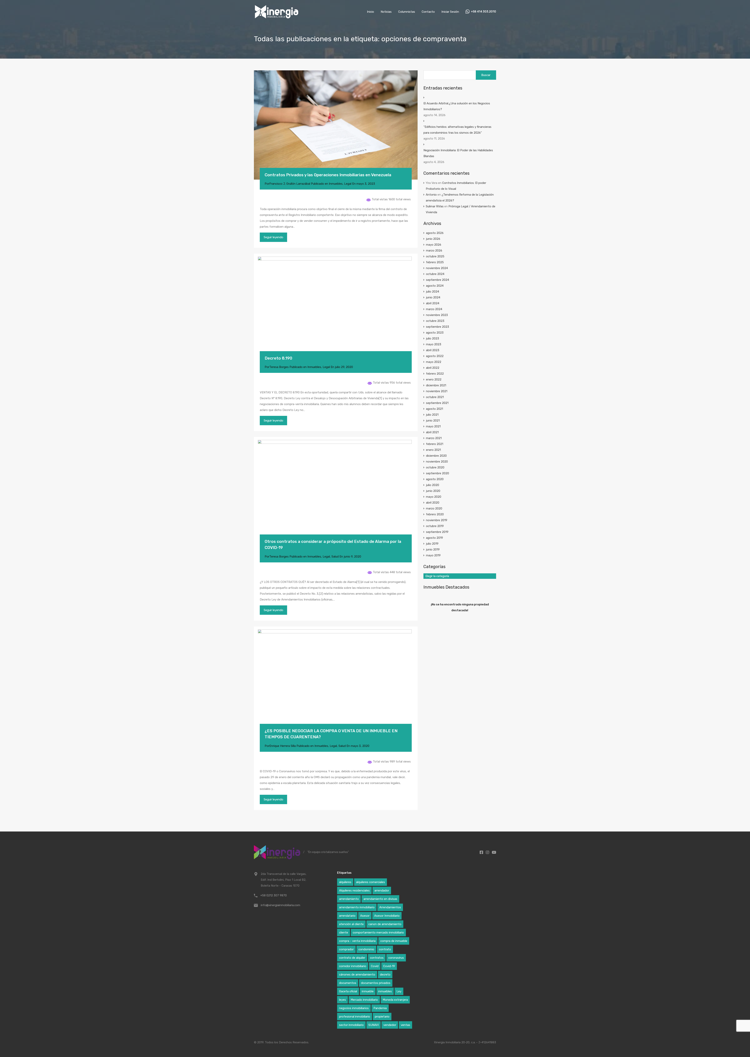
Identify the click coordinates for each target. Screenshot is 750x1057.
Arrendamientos (390, 907)
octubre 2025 (435, 256)
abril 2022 (432, 368)
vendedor (389, 1025)
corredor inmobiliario (352, 966)
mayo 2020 (433, 497)
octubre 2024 (435, 274)
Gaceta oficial (348, 991)
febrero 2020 (435, 514)
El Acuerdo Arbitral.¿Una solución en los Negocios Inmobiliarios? (456, 106)
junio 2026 (433, 239)
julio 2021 (432, 414)
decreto (385, 974)
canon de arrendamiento (384, 924)
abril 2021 (432, 432)
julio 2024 (432, 291)
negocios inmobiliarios (354, 1008)
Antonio (431, 194)
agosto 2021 (434, 409)
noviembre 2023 (437, 315)
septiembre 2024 (437, 280)
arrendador (381, 890)
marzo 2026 (434, 250)
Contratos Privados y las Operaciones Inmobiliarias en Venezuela (328, 174)
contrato (385, 949)
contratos (377, 957)
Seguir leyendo (273, 237)
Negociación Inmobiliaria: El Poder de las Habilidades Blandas (458, 153)
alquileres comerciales (370, 882)
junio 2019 (433, 549)
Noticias (386, 11)
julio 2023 (432, 338)
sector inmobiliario (351, 1025)
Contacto (428, 11)
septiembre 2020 (437, 473)
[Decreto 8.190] (336, 308)
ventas (405, 1025)
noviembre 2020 (437, 461)
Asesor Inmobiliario (387, 915)
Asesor (365, 915)
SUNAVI (373, 1025)
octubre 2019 (435, 526)
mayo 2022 (433, 362)
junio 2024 (433, 297)
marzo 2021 (434, 438)
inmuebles (385, 991)
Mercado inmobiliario (364, 1000)
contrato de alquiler (352, 957)
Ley (398, 991)
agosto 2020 (435, 479)
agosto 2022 (435, 356)
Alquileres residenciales (354, 890)
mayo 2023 (433, 344)
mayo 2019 (433, 555)
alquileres (345, 882)
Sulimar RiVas (435, 206)
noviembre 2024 (437, 268)
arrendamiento (349, 899)
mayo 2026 (433, 244)
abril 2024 (432, 303)
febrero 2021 (434, 444)
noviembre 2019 (436, 520)
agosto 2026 (435, 233)
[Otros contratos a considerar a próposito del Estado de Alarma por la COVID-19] (336, 491)
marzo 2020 (434, 508)
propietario (382, 1016)
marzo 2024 (434, 309)
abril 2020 (432, 502)
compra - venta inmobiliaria (357, 941)
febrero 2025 (435, 262)
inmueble (368, 991)
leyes (342, 1000)
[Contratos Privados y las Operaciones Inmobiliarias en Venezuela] (336, 125)
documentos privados (375, 983)
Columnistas (406, 11)
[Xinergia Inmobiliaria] (276, 18)
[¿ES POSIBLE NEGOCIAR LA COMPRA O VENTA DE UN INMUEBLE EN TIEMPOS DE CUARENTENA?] (336, 681)
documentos (347, 983)
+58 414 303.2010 (483, 11)
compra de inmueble (393, 941)
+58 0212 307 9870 (273, 895)
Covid (375, 966)
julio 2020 (432, 485)
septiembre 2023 (437, 326)
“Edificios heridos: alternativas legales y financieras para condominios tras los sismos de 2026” (457, 129)
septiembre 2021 (437, 403)
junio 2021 (433, 420)
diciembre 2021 (436, 385)
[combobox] (459, 576)
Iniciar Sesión (450, 11)
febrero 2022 (435, 373)
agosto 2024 (435, 285)
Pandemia (380, 1008)
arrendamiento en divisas (380, 899)
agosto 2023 (435, 332)
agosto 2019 (434, 538)
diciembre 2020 (436, 455)
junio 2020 (433, 491)
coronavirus (396, 957)
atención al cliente (351, 924)
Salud (335, 556)
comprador (346, 949)
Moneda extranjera (395, 1000)
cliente (343, 932)
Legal (347, 183)
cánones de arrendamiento (357, 974)
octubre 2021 (435, 397)
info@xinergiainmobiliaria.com (280, 905)
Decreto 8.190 (278, 358)
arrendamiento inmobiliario (357, 907)
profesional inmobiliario (354, 1016)
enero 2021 (433, 450)
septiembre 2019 (437, 532)
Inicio (370, 11)
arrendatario (347, 915)
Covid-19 (389, 966)
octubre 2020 (435, 467)
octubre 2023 (435, 321)
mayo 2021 (433, 426)
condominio (366, 949)
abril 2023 (432, 350)
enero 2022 (433, 379)
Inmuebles (336, 183)
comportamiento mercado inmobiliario (378, 932)
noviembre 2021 (436, 391)
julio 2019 (432, 543)
